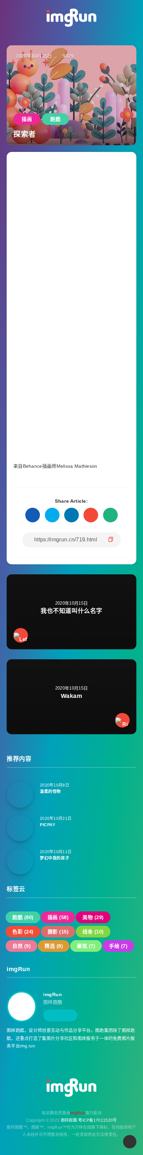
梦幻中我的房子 (54, 858)
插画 (27, 119)
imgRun (52, 994)
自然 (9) (21, 946)
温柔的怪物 (50, 791)
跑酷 (55, 119)
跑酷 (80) (23, 917)
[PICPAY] (20, 828)
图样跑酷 (69, 1120)
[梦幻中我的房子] (20, 861)
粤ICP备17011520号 (97, 1120)
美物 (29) (93, 917)
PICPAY (48, 825)
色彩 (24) (23, 931)
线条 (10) (93, 931)
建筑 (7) (86, 946)
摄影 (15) (58, 931)
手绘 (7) (118, 946)
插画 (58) (58, 917)
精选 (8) (54, 946)
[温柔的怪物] (20, 794)
